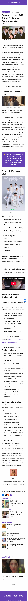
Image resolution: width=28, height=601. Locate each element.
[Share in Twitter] (5, 495)
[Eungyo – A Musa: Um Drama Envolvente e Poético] (5, 514)
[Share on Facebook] (3, 495)
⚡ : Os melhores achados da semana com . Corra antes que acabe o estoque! (13, 159)
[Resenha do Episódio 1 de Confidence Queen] (13, 566)
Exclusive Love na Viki (13, 463)
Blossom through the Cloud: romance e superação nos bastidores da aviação (16, 539)
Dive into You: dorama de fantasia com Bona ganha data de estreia (15, 532)
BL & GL (3, 12)
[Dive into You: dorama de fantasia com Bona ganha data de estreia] (4, 533)
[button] (2, 2)
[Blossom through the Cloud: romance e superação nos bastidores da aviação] (4, 540)
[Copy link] (11, 495)
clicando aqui (5, 274)
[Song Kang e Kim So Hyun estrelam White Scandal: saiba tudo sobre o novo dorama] (4, 546)
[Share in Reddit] (8, 495)
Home (3, 6)
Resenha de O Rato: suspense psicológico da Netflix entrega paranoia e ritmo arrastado (16, 525)
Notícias (8, 12)
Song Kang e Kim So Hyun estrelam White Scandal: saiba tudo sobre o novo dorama (16, 545)
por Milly (11, 528)
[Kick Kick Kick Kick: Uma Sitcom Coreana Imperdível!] (5, 504)
